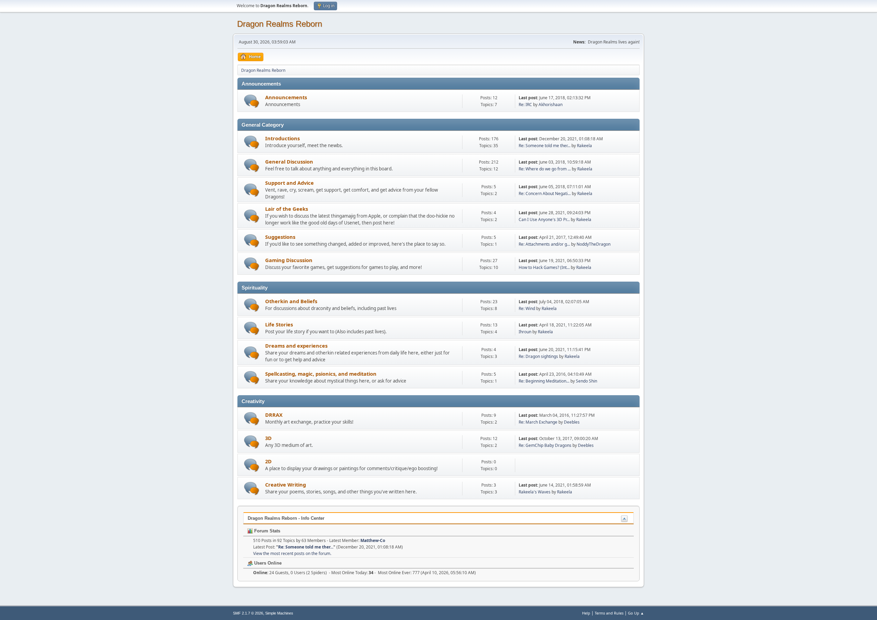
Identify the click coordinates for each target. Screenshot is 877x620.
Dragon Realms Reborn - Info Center (286, 518)
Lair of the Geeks (286, 208)
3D (268, 438)
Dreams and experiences (296, 345)
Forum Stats (266, 530)
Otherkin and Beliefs (291, 301)
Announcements (286, 97)
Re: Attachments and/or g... (544, 244)
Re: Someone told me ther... (544, 145)
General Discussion (289, 161)
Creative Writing (285, 484)
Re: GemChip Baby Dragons (545, 445)
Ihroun (525, 332)
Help (586, 613)
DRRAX (274, 414)
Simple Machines (279, 613)
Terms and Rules (609, 613)
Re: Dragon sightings (538, 356)
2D (268, 461)
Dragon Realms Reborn (279, 23)
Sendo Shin (586, 381)
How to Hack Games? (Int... (544, 267)
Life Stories (279, 324)
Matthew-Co (372, 540)
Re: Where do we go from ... (545, 169)
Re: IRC (525, 104)
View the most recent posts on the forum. (292, 553)
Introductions (282, 138)
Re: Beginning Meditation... (544, 381)
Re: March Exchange (538, 422)
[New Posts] (251, 101)
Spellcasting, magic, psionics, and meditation (320, 373)
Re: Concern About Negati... (545, 193)
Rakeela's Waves (535, 492)
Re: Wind (527, 308)
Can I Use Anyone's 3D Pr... (544, 219)
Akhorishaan (551, 104)
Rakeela (584, 145)
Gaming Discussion (288, 260)
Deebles (572, 422)
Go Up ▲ (636, 613)
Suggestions (280, 236)
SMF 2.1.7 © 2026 (248, 613)
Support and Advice (289, 182)
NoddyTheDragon (593, 244)
